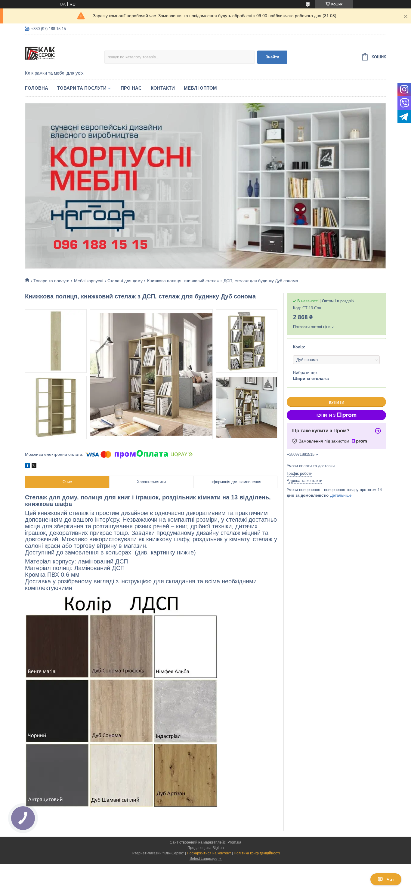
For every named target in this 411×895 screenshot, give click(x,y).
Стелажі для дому (125, 280)
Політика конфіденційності (257, 853)
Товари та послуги (82, 88)
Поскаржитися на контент (209, 853)
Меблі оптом (200, 88)
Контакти (163, 88)
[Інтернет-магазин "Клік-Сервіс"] (64, 53)
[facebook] (27, 466)
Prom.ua (234, 842)
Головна (36, 88)
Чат (390, 879)
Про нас (131, 88)
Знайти (272, 57)
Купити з (326, 415)
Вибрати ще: (311, 375)
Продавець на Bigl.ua (205, 848)
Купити (336, 402)
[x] (34, 466)
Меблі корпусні (88, 280)
